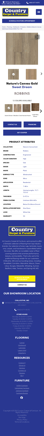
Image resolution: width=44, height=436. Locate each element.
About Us (22, 365)
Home (4, 27)
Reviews (22, 373)
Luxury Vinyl (22, 350)
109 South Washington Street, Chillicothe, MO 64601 (11, 2)
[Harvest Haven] (26, 108)
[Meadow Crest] (17, 108)
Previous (3, 73)
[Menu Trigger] (39, 12)
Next (41, 73)
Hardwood (16, 27)
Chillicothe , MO (22, 300)
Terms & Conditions (22, 422)
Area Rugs (22, 353)
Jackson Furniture (22, 390)
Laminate (22, 348)
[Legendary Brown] (35, 107)
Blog (22, 375)
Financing (32, 124)
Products (23, 27)
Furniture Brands (22, 393)
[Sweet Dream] (8, 108)
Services (22, 368)
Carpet (22, 342)
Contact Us (12, 124)
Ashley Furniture (22, 385)
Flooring (9, 27)
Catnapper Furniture (22, 388)
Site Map (22, 417)
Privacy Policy (22, 419)
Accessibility (22, 415)
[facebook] (21, 397)
